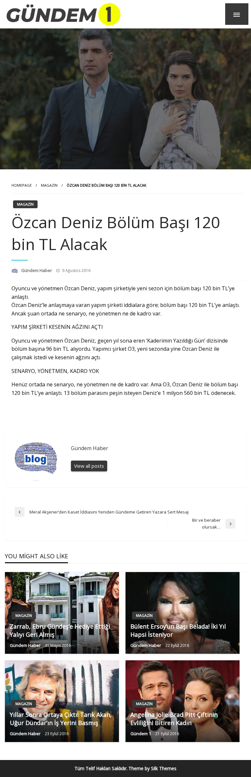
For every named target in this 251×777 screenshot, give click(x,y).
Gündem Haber (37, 270)
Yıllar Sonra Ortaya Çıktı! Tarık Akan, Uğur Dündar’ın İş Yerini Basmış (61, 719)
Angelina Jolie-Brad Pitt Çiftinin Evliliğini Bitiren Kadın (174, 719)
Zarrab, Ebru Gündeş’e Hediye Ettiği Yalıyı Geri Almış (60, 630)
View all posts (89, 466)
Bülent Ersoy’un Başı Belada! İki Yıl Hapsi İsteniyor (178, 630)
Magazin (49, 185)
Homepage (21, 185)
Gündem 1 (141, 733)
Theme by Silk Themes (152, 768)
